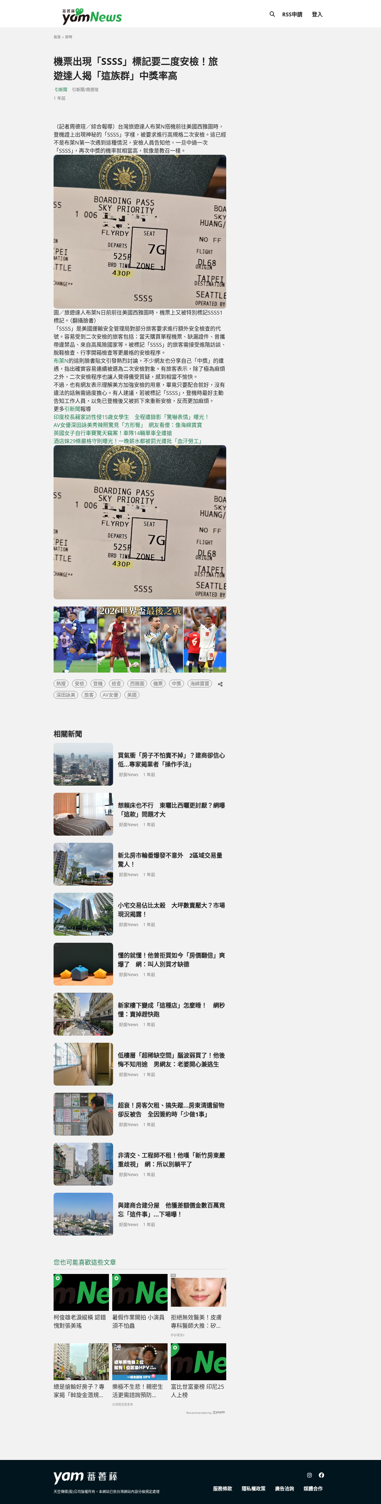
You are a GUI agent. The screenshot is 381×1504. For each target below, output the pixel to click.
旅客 (89, 695)
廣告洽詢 (284, 1488)
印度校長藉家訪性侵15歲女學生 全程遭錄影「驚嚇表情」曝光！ (132, 416)
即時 (68, 37)
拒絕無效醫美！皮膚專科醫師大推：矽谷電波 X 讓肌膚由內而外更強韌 (196, 1322)
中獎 (176, 683)
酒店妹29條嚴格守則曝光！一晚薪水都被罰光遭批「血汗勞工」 (129, 441)
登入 (317, 14)
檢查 (116, 683)
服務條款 (222, 1488)
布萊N (61, 360)
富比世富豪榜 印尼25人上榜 (197, 1391)
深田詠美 (65, 695)
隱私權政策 (254, 1488)
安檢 (79, 683)
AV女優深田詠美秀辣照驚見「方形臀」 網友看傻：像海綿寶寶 (128, 425)
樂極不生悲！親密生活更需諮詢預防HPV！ (137, 1391)
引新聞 (61, 89)
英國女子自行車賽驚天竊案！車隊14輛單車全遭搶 (113, 433)
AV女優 (110, 695)
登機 (98, 683)
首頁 (57, 37)
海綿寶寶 (199, 683)
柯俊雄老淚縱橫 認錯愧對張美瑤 (80, 1322)
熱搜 (61, 683)
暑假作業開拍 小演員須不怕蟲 (138, 1322)
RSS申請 (292, 14)
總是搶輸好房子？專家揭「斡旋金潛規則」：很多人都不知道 (80, 1391)
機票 (158, 683)
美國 (132, 695)
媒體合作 (313, 1488)
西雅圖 (137, 683)
